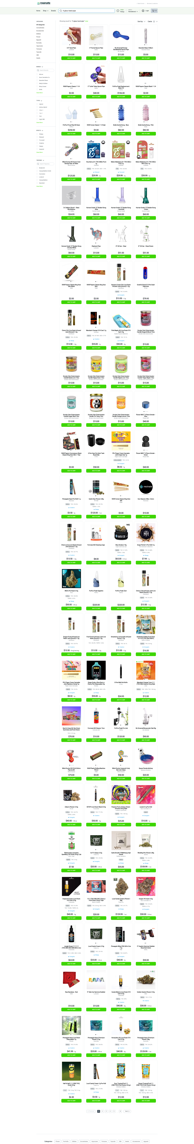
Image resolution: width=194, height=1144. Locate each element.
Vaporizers (39, 46)
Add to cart (71, 58)
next (126, 1111)
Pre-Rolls (39, 43)
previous (91, 1111)
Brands (53, 11)
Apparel (38, 40)
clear (86, 21)
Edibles (38, 34)
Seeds (38, 58)
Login (147, 10)
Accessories (40, 31)
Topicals (38, 52)
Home (38, 11)
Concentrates (40, 27)
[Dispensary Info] (118, 10)
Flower (38, 37)
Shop (44, 11)
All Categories (40, 24)
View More (39, 92)
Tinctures (39, 49)
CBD (37, 55)
